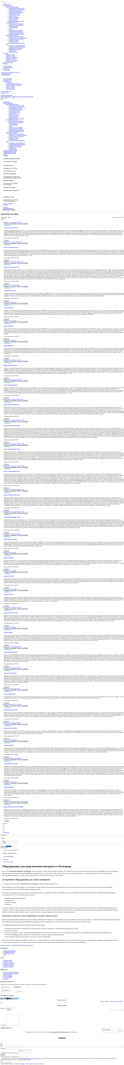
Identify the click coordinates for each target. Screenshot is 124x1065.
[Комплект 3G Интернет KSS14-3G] (13, 222)
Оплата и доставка (8, 62)
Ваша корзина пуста (6, 91)
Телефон (9, 1009)
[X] (7, 998)
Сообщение (3, 1025)
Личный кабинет (7, 66)
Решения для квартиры (9, 963)
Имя (2, 1008)
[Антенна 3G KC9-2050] (10, 552)
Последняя (6, 832)
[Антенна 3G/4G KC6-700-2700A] (12, 534)
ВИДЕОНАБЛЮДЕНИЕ (9, 950)
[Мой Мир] (5, 998)
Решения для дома (7, 961)
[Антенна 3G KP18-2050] (10, 320)
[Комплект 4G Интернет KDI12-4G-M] (13, 399)
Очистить (9, 1027)
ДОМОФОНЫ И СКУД (9, 952)
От (2, 841)
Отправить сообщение (6, 1062)
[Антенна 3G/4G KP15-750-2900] (12, 722)
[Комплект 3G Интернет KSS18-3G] (13, 242)
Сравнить (6, 225)
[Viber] (11, 998)
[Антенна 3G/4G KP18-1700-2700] (12, 646)
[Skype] (15, 998)
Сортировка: (4, 217)
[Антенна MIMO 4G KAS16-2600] (12, 758)
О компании (6, 4)
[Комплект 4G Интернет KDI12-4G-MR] (14, 443)
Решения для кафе (7, 960)
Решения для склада (8, 966)
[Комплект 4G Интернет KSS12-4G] (13, 360)
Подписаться (17, 987)
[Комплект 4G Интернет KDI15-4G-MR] (14, 489)
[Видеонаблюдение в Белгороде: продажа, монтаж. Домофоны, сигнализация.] (17, 96)
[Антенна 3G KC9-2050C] (10, 570)
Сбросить (3, 846)
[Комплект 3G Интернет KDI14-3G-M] (13, 261)
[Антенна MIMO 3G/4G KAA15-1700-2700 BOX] (16, 801)
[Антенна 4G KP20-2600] (10, 781)
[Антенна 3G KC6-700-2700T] (11, 285)
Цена (9, 217)
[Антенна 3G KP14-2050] (10, 302)
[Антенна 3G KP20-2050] (10, 340)
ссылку (23, 1063)
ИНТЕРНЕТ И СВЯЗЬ (8, 953)
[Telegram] (17, 998)
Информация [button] (6, 81)
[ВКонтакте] (1, 998)
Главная (5, 207)
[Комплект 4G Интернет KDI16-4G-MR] (14, 511)
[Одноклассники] (3, 998)
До (2, 842)
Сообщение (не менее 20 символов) (9, 1053)
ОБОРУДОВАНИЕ (8, 208)
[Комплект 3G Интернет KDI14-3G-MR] (14, 420)
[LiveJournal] (9, 998)
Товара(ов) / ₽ (5, 92)
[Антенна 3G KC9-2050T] (10, 589)
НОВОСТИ (6, 68)
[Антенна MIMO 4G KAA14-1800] (12, 704)
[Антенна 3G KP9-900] (9, 627)
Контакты (5, 63)
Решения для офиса (8, 964)
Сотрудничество (10, 89)
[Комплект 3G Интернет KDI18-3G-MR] (14, 466)
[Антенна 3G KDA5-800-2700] (11, 688)
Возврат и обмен (10, 86)
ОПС (4, 954)
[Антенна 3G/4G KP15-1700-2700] (12, 607)
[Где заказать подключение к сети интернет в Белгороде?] (9, 153)
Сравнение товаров (8, 67)
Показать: (3, 218)
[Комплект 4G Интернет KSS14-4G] (13, 379)
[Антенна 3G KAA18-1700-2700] (12, 667)
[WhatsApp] (13, 998)
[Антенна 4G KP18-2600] (10, 740)
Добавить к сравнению (10, 223)
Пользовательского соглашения (29, 1058)
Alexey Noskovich (119, 1001)
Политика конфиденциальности (14, 83)
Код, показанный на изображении (9, 1056)
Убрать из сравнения (22, 223)
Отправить (8, 846)
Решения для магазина (8, 965)
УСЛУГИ (5, 53)
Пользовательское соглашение (13, 85)
